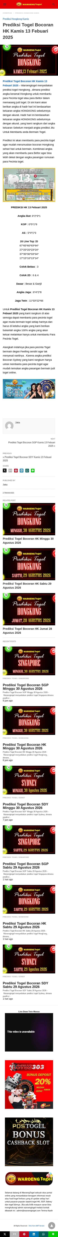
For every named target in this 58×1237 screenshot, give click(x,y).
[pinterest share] (16, 470)
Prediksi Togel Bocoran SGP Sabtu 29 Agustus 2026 (26, 865)
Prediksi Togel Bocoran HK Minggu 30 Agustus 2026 (24, 746)
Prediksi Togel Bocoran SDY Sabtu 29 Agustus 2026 (25, 985)
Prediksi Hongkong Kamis (27, 13)
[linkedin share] (21, 470)
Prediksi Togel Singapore (16, 678)
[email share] (10, 470)
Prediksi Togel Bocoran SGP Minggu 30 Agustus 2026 (26, 686)
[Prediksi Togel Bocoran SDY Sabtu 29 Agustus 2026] (29, 959)
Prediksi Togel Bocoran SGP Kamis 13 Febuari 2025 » (31, 444)
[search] (53, 4)
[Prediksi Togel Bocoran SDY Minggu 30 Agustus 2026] (29, 780)
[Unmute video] (29, 1032)
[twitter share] (4, 470)
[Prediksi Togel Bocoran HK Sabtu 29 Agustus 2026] (29, 564)
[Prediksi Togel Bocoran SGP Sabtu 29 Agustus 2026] (29, 839)
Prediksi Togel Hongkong (16, 738)
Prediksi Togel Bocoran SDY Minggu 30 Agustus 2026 (25, 806)
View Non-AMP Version (36, 1226)
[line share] (32, 470)
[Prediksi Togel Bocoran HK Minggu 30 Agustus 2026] (29, 519)
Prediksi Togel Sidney (14, 797)
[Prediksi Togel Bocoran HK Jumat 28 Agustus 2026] (29, 609)
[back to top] (51, 1225)
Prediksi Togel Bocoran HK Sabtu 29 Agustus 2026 (24, 925)
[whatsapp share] (27, 470)
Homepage (7, 13)
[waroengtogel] (28, 4)
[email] (14, 1234)
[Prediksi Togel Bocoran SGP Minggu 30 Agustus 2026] (29, 661)
